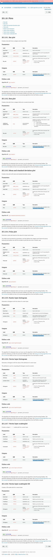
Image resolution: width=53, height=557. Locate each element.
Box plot (5, 23)
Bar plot (5, 22)
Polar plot (5, 27)
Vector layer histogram (8, 30)
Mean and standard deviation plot (11, 25)
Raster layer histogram (8, 28)
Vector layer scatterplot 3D (10, 33)
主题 (16, 554)
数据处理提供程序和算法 (19, 7)
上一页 (5, 12)
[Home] (2, 7)
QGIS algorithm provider (35, 7)
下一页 (47, 12)
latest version (41, 1)
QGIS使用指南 (7, 7)
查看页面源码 (48, 9)
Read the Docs (22, 554)
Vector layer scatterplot (9, 32)
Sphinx (6, 554)
